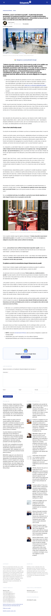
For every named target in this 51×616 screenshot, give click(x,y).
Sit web (36, 389)
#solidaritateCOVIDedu (7, 10)
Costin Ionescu (11, 22)
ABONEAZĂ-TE (26, 357)
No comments (26, 23)
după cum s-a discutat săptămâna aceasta (35, 85)
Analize (14, 10)
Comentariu (5, 372)
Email (20, 389)
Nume (4, 389)
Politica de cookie (7, 608)
